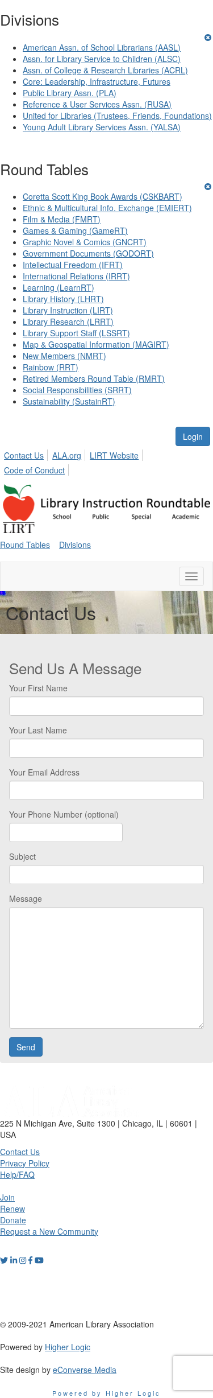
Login (193, 436)
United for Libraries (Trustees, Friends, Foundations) (117, 115)
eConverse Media (84, 1369)
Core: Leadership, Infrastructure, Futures (96, 81)
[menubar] (106, 461)
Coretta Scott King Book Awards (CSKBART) (102, 196)
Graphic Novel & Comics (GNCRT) (85, 242)
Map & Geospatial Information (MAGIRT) (96, 344)
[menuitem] (27, 453)
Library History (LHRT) (63, 298)
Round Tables (25, 544)
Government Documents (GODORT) (88, 253)
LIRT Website (114, 455)
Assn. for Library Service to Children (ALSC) (102, 58)
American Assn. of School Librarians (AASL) (102, 47)
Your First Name (38, 688)
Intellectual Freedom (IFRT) (73, 264)
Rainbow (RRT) (50, 367)
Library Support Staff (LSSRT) (76, 333)
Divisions (75, 544)
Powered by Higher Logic (106, 1392)
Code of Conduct (34, 470)
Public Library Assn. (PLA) (69, 92)
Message (25, 898)
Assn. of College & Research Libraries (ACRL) (105, 70)
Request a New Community (49, 1231)
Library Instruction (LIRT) (68, 310)
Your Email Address (44, 772)
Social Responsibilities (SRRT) (77, 389)
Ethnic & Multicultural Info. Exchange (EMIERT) (107, 207)
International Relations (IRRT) (76, 276)
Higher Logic (67, 1346)
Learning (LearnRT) (58, 287)
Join (7, 1197)
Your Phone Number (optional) (64, 814)
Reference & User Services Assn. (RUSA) (97, 104)
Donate (13, 1220)
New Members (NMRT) (64, 355)
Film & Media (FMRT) (62, 219)
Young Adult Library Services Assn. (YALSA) (102, 127)
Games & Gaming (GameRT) (75, 230)
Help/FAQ (17, 1174)
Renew (12, 1208)
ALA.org (66, 455)
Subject (22, 856)
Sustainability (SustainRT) (69, 401)
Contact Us (24, 455)
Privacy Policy (24, 1163)
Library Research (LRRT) (68, 321)
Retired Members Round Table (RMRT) (94, 378)
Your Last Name (38, 730)
